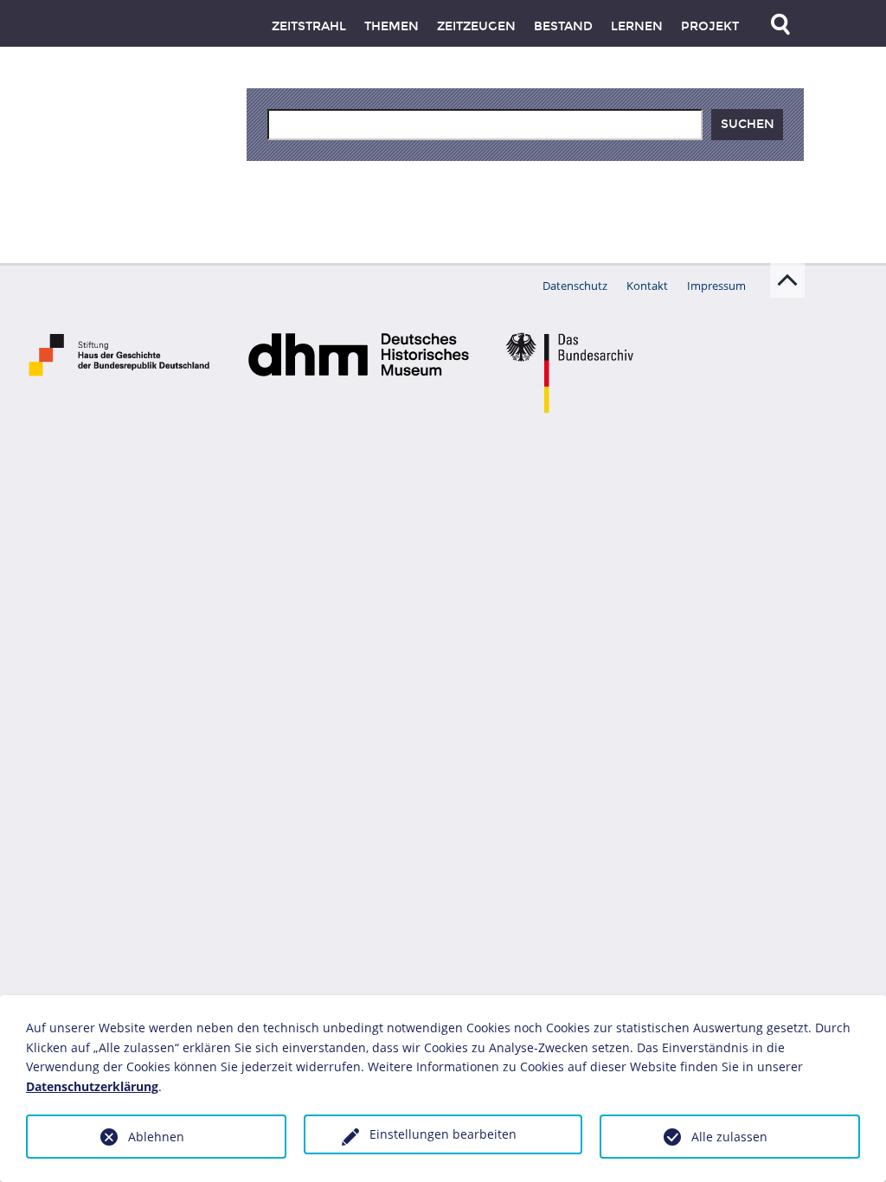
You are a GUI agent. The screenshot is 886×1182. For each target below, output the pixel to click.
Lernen (637, 26)
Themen (391, 26)
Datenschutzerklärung (92, 1086)
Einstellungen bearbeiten (443, 1134)
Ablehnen (156, 1136)
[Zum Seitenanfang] (787, 280)
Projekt (710, 26)
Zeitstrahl (309, 26)
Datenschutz (575, 285)
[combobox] (485, 124)
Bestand (563, 26)
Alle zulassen (729, 1136)
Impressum (716, 285)
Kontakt (647, 285)
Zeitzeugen (476, 26)
